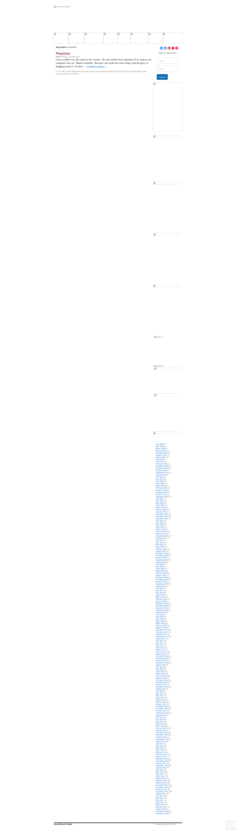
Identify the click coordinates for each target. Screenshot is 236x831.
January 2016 (161, 678)
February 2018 (161, 626)
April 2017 (160, 647)
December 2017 (162, 630)
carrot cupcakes (90, 71)
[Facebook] (161, 48)
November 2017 (162, 632)
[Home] (61, 39)
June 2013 (159, 746)
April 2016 (160, 671)
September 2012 (162, 765)
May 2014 (159, 722)
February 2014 (161, 728)
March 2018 (160, 623)
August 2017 (161, 639)
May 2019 (159, 593)
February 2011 (161, 807)
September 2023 (162, 497)
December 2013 (162, 733)
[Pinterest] (172, 48)
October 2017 (161, 634)
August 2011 (160, 794)
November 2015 (162, 682)
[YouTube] (169, 48)
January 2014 (161, 730)
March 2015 (160, 700)
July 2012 (159, 770)
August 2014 (161, 715)
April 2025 (160, 462)
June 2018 (159, 617)
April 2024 (160, 483)
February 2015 (161, 702)
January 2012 (161, 783)
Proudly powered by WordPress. (165, 824)
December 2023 (162, 492)
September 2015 (162, 687)
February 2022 (161, 532)
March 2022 (160, 529)
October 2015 (161, 685)
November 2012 (162, 761)
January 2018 (161, 628)
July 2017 (159, 641)
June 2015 (159, 693)
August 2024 (161, 475)
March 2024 (160, 486)
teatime (66, 74)
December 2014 (162, 706)
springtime (59, 74)
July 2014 (159, 717)
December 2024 (162, 466)
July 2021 (159, 540)
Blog (63, 71)
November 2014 (162, 709)
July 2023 (159, 499)
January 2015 (161, 704)
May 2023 (159, 503)
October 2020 (161, 558)
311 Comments (74, 74)
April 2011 (160, 803)
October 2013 (161, 737)
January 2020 (161, 575)
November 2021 (162, 536)
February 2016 (161, 676)
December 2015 (162, 680)
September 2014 (162, 713)
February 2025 (161, 464)
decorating (122, 71)
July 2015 (159, 691)
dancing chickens (112, 71)
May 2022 (159, 525)
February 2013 (161, 754)
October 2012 (161, 763)
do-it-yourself (130, 71)
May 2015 (159, 695)
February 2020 (161, 573)
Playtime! (63, 53)
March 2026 (160, 449)
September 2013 (162, 739)
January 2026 (161, 451)
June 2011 (159, 798)
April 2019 (160, 595)
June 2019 (159, 591)
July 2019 (159, 588)
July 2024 (159, 477)
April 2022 (160, 527)
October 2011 (161, 789)
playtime (139, 71)
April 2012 (160, 776)
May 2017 (159, 645)
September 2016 (162, 663)
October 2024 (161, 470)
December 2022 (162, 514)
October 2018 (161, 608)
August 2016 (161, 665)
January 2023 (161, 512)
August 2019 (161, 586)
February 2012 (161, 781)
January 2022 (161, 534)
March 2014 (160, 726)
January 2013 (161, 757)
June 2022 (159, 523)
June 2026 (159, 446)
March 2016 (160, 674)
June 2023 (159, 501)
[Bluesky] (165, 48)
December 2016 (162, 656)
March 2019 (160, 597)
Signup (162, 77)
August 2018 (161, 612)
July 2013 (159, 744)
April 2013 (160, 750)
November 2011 (162, 787)
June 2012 (159, 772)
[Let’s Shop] (110, 39)
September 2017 (162, 636)
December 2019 (162, 577)
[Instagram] (176, 48)
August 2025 (161, 457)
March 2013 (160, 752)
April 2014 (160, 724)
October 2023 (161, 494)
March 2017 (160, 650)
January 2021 (161, 551)
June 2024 (159, 479)
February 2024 (161, 488)
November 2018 (162, 606)
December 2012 (162, 759)
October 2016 (161, 660)
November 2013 (162, 735)
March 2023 (160, 508)
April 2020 (160, 569)
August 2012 (161, 768)
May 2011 (159, 800)
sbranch (77, 57)
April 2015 (160, 698)
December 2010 (162, 811)
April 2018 (160, 621)
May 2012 (159, 774)
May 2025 (159, 459)
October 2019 (161, 582)
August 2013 (161, 741)
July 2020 (159, 564)
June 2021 (159, 542)
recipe (144, 71)
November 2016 (162, 658)
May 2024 (159, 481)
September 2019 (162, 584)
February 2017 (161, 652)
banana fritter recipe (78, 71)
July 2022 (159, 521)
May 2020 (159, 567)
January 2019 (161, 601)
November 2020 (162, 556)
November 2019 (162, 580)
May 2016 (159, 669)
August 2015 (161, 689)
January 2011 (161, 809)
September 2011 (162, 792)
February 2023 (161, 510)
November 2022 (162, 516)
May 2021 (159, 545)
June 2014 (159, 719)
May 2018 (159, 619)
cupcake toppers (101, 71)
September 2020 (162, 560)
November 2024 (162, 468)
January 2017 (161, 654)
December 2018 (162, 604)
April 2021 (160, 547)
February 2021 (161, 549)
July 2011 (159, 796)
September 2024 (162, 473)
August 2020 (161, 562)
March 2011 (160, 805)
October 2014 (161, 711)
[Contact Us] (167, 349)
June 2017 (159, 643)
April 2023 (160, 505)
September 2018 (162, 610)
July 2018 (159, 615)
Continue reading (97, 66)
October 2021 (161, 538)
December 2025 (162, 453)
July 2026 (159, 444)
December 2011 (162, 785)
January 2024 (161, 490)
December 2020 (162, 553)
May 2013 (159, 748)
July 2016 (159, 667)
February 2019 (161, 599)
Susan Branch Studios (63, 824)
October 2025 (161, 455)
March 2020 (160, 571)
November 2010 (162, 813)
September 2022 (162, 518)
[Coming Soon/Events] (172, 39)
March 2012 (160, 778)
